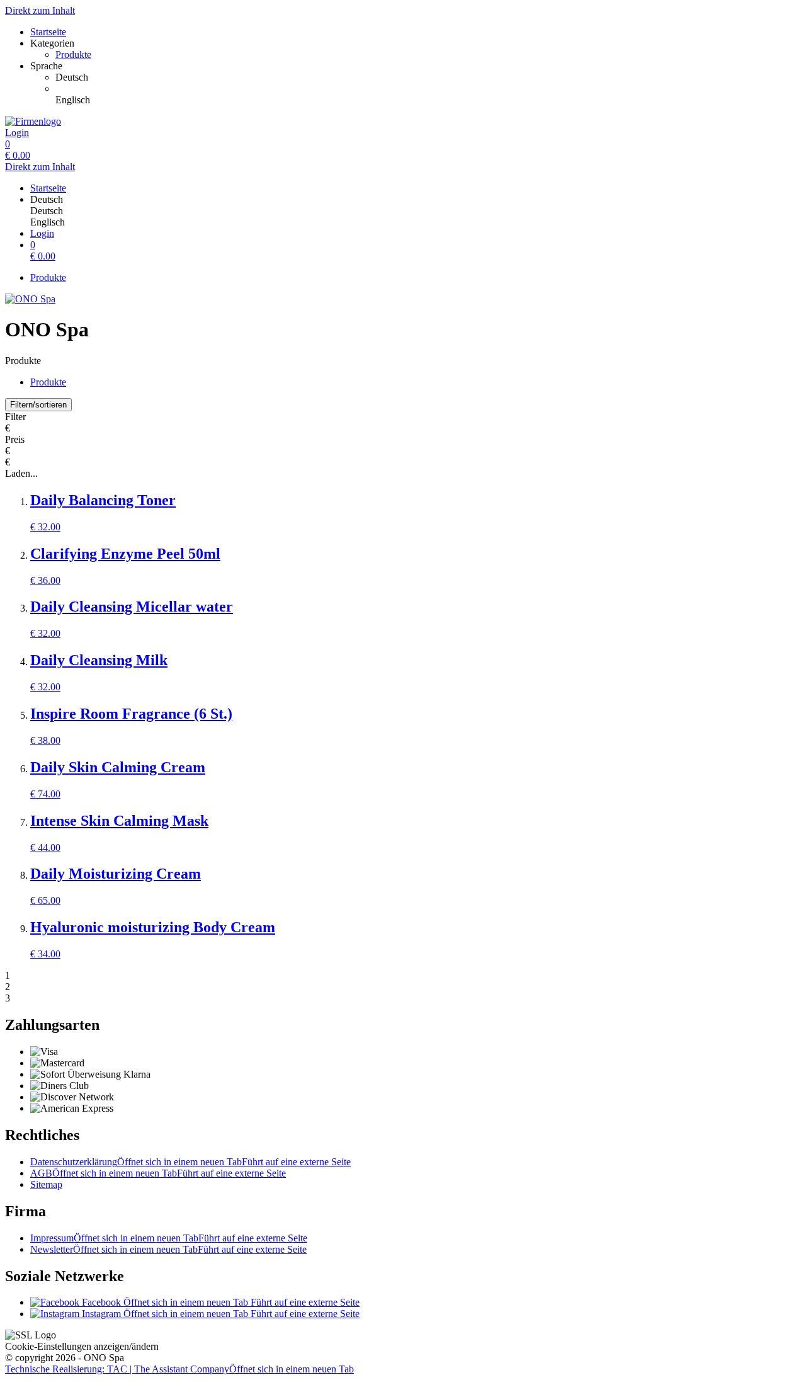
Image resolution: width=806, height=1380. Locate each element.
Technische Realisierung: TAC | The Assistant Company (179, 1369)
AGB (158, 1173)
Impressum (168, 1238)
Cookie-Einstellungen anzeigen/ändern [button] (82, 1346)
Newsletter (168, 1249)
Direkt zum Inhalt (40, 10)
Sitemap (46, 1184)
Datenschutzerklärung (190, 1161)
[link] (428, 77)
